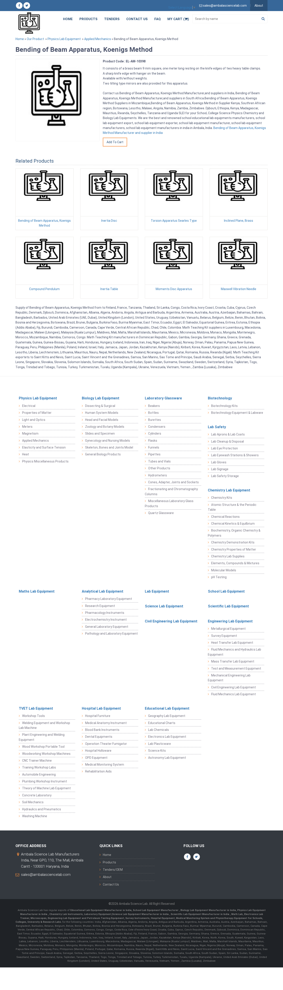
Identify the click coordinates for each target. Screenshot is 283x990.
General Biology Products (103, 454)
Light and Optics (33, 420)
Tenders (112, 19)
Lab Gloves (218, 462)
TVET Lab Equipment (36, 708)
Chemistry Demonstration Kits (232, 542)
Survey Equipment (224, 636)
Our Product (35, 39)
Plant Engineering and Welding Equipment (42, 737)
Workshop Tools (33, 716)
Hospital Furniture (97, 716)
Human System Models (101, 412)
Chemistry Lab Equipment (229, 490)
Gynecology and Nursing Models (107, 440)
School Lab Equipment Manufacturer (156, 910)
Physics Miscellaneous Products (45, 461)
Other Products (159, 468)
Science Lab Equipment (164, 606)
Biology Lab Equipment (100, 398)
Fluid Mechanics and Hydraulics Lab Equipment (234, 652)
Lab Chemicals (158, 730)
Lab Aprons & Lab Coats (228, 434)
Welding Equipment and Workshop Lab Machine (44, 725)
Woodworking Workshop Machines (46, 753)
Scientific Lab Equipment (228, 606)
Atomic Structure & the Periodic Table (232, 507)
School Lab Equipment (226, 591)
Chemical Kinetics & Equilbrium (233, 523)
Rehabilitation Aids (98, 771)
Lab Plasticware (159, 743)
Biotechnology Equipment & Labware (237, 412)
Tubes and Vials (159, 461)
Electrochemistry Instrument (106, 619)
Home (68, 19)
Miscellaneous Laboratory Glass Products (169, 503)
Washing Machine (34, 816)
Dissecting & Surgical (100, 406)
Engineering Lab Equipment (230, 621)
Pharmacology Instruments (104, 612)
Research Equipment (100, 606)
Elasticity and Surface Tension (44, 447)
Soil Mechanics (33, 802)
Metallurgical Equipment (228, 628)
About (258, 5)
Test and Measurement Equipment (236, 668)
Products (88, 19)
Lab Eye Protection (224, 448)
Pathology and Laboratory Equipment (111, 633)
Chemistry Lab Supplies (228, 556)
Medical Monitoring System (104, 764)
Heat (25, 454)
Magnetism (30, 433)
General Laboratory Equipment (106, 626)
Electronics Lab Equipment (167, 736)
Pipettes (154, 454)
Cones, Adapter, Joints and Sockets (173, 482)
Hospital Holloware (98, 750)
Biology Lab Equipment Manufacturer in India (208, 910)
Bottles (153, 412)
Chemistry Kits (221, 497)
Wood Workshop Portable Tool (43, 746)
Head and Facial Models (101, 420)
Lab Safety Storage (225, 476)
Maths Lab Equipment (37, 591)
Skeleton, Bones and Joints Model (109, 447)
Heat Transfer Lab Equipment (232, 642)
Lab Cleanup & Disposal (227, 441)
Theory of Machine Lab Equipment (46, 788)
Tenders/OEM (113, 869)
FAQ (157, 19)
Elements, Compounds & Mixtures (235, 563)
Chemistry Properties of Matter (233, 549)
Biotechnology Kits (224, 406)
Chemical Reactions (225, 516)
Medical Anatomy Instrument (106, 723)
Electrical (28, 406)
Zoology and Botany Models (104, 426)
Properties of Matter (37, 412)
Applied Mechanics (97, 39)
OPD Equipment (96, 757)
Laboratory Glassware (163, 398)
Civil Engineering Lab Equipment (171, 621)
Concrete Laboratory (37, 795)
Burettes (154, 420)
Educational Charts (161, 723)
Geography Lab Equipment (166, 716)
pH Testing (219, 577)
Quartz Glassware (161, 513)
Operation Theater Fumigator (106, 743)
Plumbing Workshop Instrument (44, 781)
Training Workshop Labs (39, 767)
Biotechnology (220, 398)
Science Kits (157, 750)
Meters (27, 426)
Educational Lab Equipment (167, 708)
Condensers (156, 426)
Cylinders (154, 433)
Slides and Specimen (100, 433)
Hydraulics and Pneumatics (41, 809)
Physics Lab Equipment (64, 39)
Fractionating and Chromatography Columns (171, 491)
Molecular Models (223, 570)
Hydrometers (157, 475)
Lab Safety (217, 427)
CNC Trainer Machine (37, 760)
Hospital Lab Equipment (101, 708)
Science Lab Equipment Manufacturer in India (140, 914)
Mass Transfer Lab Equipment (232, 661)
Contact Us (137, 19)
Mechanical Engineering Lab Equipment (229, 678)
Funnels (153, 447)
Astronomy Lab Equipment (167, 757)
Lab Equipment (157, 591)
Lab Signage (219, 469)
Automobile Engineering (39, 774)
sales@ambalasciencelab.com (46, 874)
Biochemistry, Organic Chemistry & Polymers (234, 533)
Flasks (152, 440)
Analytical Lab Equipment (102, 591)
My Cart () (178, 19)
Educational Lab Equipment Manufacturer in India (101, 910)
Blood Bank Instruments (102, 730)
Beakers (154, 406)
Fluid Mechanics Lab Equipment (233, 694)
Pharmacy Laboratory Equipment (108, 599)
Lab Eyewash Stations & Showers (235, 455)
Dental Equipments (98, 736)
